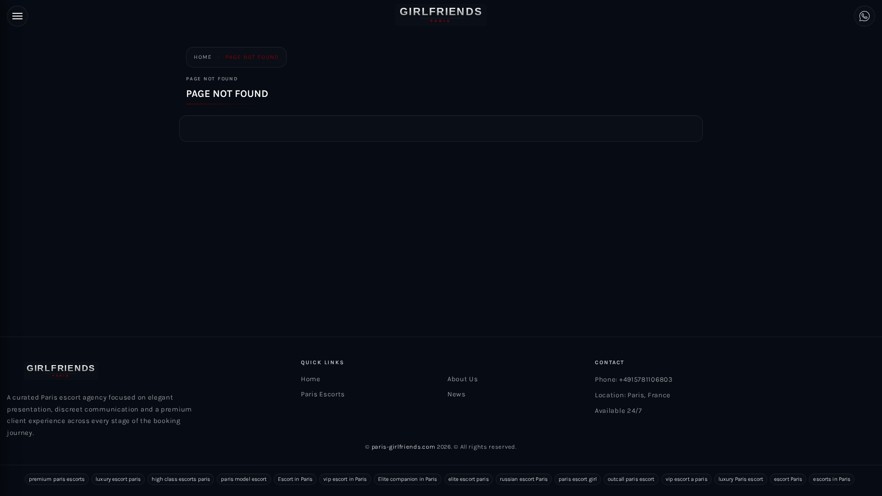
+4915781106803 (646, 379)
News (456, 394)
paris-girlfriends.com (403, 446)
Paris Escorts (323, 394)
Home (203, 57)
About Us (462, 379)
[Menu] (17, 16)
